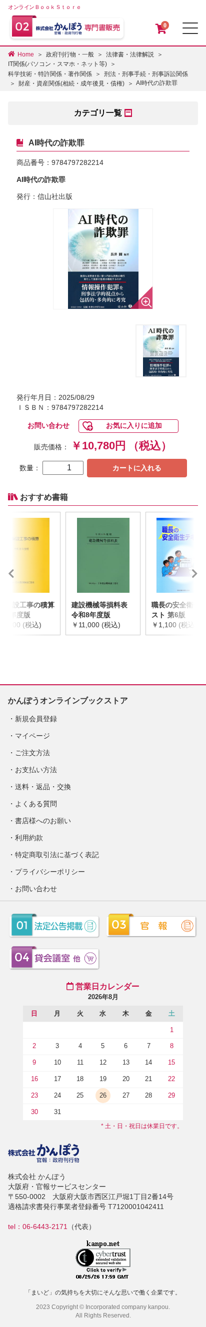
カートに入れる (137, 468)
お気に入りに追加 (134, 425)
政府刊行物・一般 (70, 54)
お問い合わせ (49, 425)
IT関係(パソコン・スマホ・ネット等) (57, 63)
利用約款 (29, 838)
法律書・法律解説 (130, 54)
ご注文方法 (32, 753)
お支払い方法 (36, 770)
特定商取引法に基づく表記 (57, 855)
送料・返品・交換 (43, 787)
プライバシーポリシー (50, 872)
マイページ (32, 736)
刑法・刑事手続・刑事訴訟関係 (146, 73)
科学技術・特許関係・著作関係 (50, 73)
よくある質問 (36, 804)
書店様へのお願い (43, 821)
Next (180, 573)
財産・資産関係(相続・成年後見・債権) (71, 83)
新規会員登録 (36, 719)
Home (26, 54)
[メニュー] (190, 28)
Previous (26, 573)
